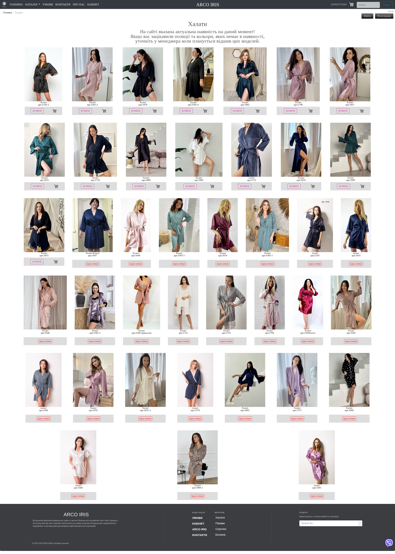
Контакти (199, 535)
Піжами (220, 523)
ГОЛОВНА (16, 4)
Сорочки (220, 529)
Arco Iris (199, 529)
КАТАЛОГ (31, 4)
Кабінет (198, 523)
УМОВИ (48, 4)
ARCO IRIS (207, 4)
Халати (220, 517)
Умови (197, 517)
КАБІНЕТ (93, 4)
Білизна (220, 534)
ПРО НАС (79, 4)
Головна (7, 12)
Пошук (387, 5)
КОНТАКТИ (62, 4)
